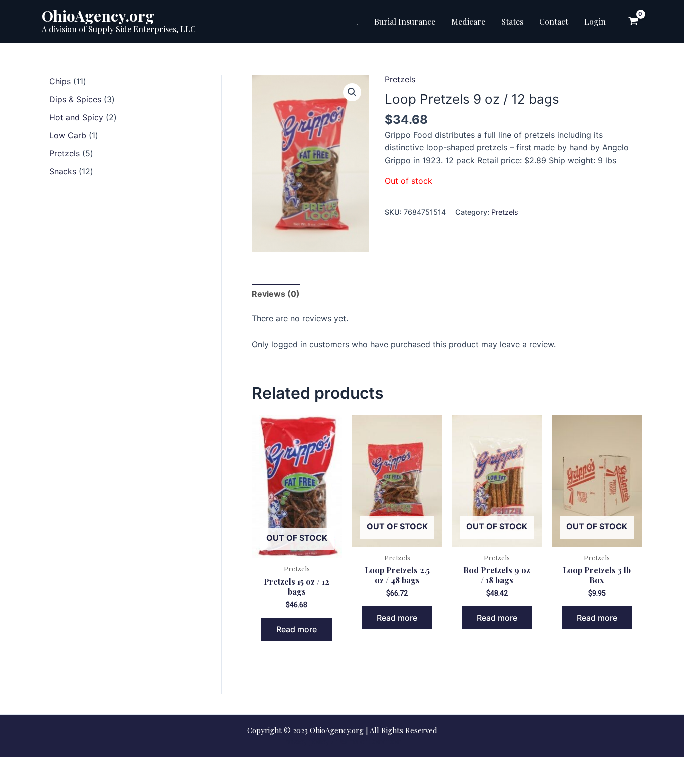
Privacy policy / (308, 741)
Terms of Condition (368, 741)
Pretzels (400, 79)
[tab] (276, 294)
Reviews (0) (276, 294)
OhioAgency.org (98, 16)
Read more (296, 629)
